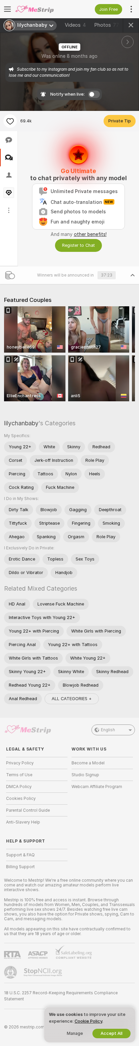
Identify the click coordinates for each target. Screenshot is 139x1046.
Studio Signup (85, 774)
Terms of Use (19, 774)
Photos (106, 25)
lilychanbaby (21, 423)
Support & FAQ (20, 855)
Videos (75, 25)
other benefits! (90, 234)
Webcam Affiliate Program (97, 786)
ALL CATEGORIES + (72, 698)
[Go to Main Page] (42, 9)
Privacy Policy (20, 763)
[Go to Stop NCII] (43, 972)
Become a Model (88, 763)
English (108, 730)
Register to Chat (78, 245)
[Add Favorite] (10, 121)
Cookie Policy (88, 1021)
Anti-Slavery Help (23, 822)
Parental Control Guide (28, 810)
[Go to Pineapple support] (11, 972)
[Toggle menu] (7, 9)
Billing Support (20, 866)
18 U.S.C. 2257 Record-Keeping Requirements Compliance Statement (61, 996)
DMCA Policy (19, 786)
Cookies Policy (21, 798)
